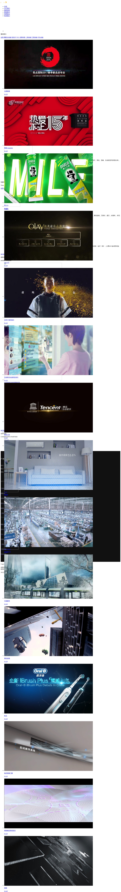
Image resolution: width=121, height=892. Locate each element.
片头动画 (40, 37)
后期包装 (22, 37)
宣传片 (14, 37)
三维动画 (34, 37)
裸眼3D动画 (7, 37)
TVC (17, 37)
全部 (2, 37)
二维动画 (28, 37)
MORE (3, 254)
